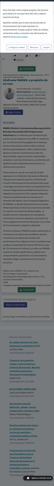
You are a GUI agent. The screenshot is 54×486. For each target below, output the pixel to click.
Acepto (47, 47)
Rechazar (34, 47)
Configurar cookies (17, 47)
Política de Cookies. (19, 36)
